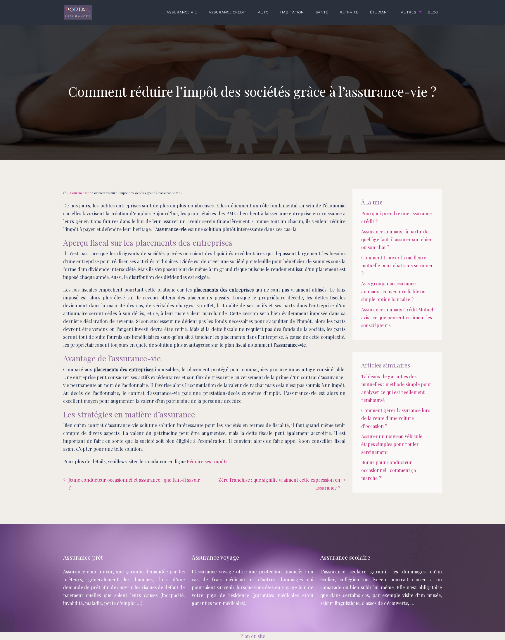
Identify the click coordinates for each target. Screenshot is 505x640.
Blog (433, 12)
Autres (408, 12)
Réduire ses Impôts (207, 461)
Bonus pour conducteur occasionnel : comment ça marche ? (388, 470)
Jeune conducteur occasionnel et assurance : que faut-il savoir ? (134, 484)
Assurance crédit (227, 12)
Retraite (349, 12)
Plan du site (252, 636)
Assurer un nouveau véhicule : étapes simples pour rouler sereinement (393, 444)
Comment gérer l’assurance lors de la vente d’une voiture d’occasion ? (395, 418)
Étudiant (379, 12)
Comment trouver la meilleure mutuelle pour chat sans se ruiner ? (397, 265)
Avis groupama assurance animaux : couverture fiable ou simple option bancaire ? (393, 291)
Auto (263, 12)
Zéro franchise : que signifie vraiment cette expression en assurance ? (279, 484)
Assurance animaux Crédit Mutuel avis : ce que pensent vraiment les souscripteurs (397, 317)
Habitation (292, 12)
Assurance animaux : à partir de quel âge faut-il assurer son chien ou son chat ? (397, 239)
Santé (322, 12)
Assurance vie (182, 12)
